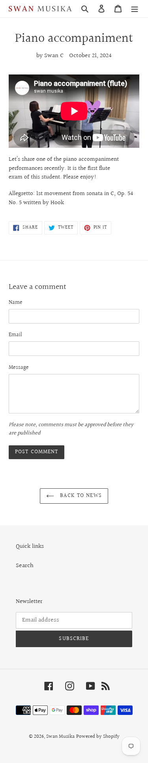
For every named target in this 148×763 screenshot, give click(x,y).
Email (15, 335)
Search (25, 566)
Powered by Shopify (98, 737)
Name (15, 303)
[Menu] (134, 8)
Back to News (80, 495)
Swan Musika (60, 737)
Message (19, 368)
